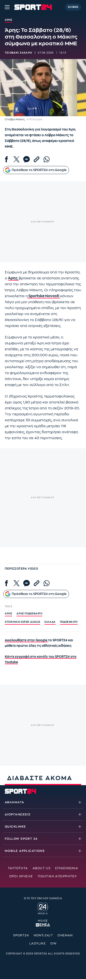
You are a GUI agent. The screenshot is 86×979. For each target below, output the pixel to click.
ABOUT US (42, 868)
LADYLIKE (37, 943)
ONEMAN (65, 935)
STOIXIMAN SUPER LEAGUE (22, 622)
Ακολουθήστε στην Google (26, 640)
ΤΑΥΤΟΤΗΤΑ (18, 868)
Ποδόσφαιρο (69, 622)
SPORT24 (21, 935)
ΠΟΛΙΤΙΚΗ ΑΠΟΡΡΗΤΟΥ (57, 876)
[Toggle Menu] (7, 7)
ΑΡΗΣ (8, 614)
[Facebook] (6, 159)
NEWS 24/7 (43, 935)
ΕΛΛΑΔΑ (50, 622)
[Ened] (43, 924)
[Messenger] (26, 159)
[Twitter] (16, 159)
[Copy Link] (36, 159)
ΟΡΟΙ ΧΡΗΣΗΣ (21, 876)
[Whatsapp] (46, 159)
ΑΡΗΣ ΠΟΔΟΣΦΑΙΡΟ (29, 614)
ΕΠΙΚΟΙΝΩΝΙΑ (66, 868)
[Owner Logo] (43, 908)
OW (53, 943)
